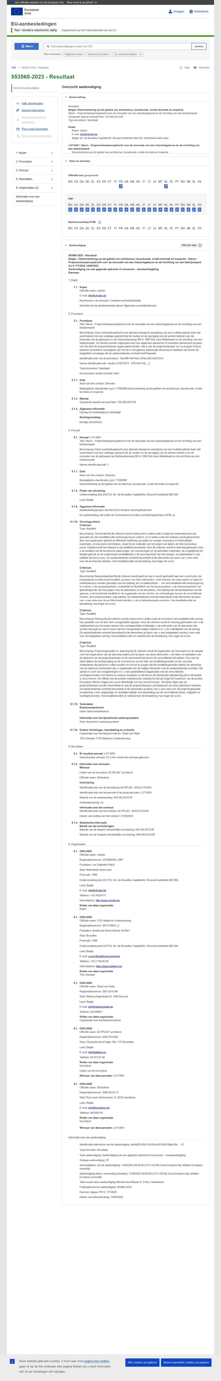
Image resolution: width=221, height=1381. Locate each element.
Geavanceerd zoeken (98, 54)
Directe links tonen (33, 110)
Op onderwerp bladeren (126, 54)
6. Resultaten (24, 179)
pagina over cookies (97, 1361)
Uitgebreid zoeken (74, 54)
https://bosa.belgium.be (109, 966)
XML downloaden (32, 103)
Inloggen (179, 11)
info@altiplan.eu (97, 1052)
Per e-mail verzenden (35, 129)
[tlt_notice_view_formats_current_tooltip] (200, 245)
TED (13, 67)
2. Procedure (24, 161)
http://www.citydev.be (108, 900)
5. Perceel (22, 170)
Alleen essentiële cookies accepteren (186, 1362)
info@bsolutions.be (99, 1107)
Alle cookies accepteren (142, 1362)
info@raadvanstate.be (100, 1006)
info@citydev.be (88, 134)
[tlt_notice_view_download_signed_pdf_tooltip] (121, 186)
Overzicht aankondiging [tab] (26, 88)
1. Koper (21, 152)
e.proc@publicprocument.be (104, 956)
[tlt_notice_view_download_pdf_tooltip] (70, 209)
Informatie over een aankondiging (28, 199)
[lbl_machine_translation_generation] (99, 222)
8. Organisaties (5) (27, 187)
